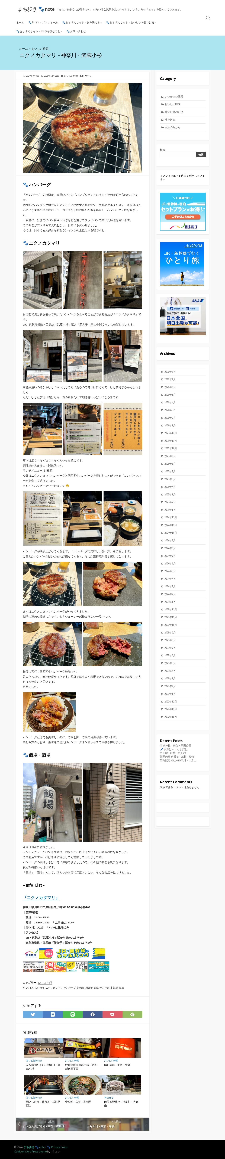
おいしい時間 (39, 48)
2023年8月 (170, 640)
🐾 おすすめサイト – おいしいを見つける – (131, 22)
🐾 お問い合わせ (76, 31)
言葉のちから (173, 127)
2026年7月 (170, 379)
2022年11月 (170, 709)
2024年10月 (170, 532)
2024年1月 (170, 602)
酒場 (115, 987)
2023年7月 (170, 647)
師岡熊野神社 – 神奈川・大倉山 (121, 1103)
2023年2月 (170, 686)
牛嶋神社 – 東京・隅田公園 (175, 745)
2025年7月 (170, 471)
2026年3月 (170, 410)
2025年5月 (170, 479)
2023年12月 (170, 609)
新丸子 (89, 987)
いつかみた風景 (174, 96)
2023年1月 (170, 693)
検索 (162, 149)
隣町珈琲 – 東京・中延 (117, 1064)
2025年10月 (170, 448)
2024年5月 (170, 571)
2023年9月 (170, 632)
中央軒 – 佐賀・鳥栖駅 (78, 1101)
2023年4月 (170, 671)
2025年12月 (170, 433)
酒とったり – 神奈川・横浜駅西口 (43, 1103)
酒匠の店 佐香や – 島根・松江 (177, 756)
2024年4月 (170, 578)
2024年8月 (170, 548)
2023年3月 (170, 678)
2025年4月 (170, 486)
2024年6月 (170, 563)
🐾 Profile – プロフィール (43, 22)
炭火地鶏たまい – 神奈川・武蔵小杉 (43, 1066)
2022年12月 (170, 701)
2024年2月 (170, 594)
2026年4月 (170, 402)
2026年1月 (170, 425)
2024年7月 (170, 555)
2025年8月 (170, 463)
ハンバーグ (70, 987)
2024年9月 (170, 540)
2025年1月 (170, 509)
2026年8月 (170, 371)
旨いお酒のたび (34, 1060)
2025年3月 (170, 494)
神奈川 (108, 987)
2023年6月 (170, 655)
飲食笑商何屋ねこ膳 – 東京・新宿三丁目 (82, 1066)
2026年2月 (170, 417)
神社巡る (108, 1097)
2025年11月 (170, 440)
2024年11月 (170, 525)
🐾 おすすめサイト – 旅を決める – (82, 22)
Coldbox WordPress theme (30, 1151)
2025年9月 (170, 456)
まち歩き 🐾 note (34, 1147)
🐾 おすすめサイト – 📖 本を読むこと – (39, 31)
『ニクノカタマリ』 (41, 897)
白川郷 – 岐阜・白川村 (173, 753)
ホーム (20, 22)
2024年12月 (170, 517)
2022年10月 (170, 716)
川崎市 (80, 987)
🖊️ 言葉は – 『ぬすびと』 (175, 749)
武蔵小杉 (99, 987)
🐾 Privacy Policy (57, 1147)
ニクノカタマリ (54, 987)
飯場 (121, 987)
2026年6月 (170, 387)
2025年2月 (170, 502)
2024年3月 (170, 586)
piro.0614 (87, 75)
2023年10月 (170, 624)
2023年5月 (170, 663)
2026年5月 (170, 394)
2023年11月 (170, 617)
